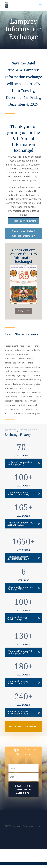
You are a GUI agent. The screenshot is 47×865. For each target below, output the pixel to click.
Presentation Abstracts (23, 220)
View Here (23, 311)
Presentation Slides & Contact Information (23, 233)
